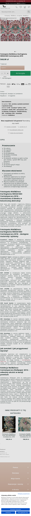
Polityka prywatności (24, 494)
